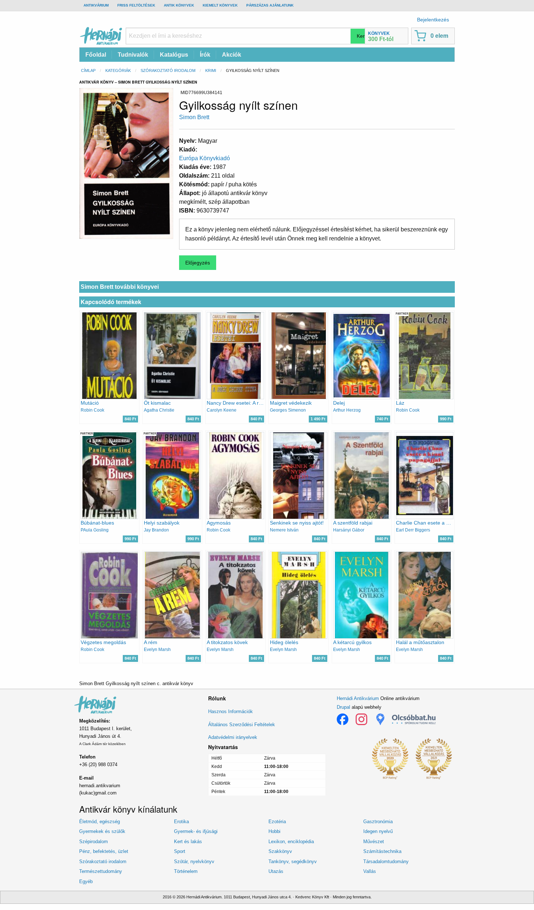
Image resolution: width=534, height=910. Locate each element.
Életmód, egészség (99, 821)
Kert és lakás (188, 841)
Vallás (369, 871)
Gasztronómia (378, 821)
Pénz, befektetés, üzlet (103, 851)
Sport (179, 851)
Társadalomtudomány (386, 861)
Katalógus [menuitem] (174, 55)
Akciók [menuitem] (231, 55)
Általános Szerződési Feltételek (241, 724)
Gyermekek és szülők (102, 831)
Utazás (275, 871)
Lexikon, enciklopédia (291, 841)
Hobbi (274, 831)
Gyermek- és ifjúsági (196, 831)
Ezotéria (277, 821)
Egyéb (86, 881)
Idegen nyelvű (378, 831)
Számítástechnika (382, 851)
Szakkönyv (280, 851)
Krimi (210, 70)
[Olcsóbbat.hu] (414, 719)
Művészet (373, 841)
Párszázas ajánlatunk (270, 5)
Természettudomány (100, 871)
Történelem (186, 871)
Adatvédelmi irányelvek (232, 737)
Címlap (88, 70)
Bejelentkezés (433, 20)
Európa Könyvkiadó (204, 158)
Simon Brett (194, 117)
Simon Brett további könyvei (120, 287)
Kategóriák (118, 70)
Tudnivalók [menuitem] (133, 55)
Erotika (181, 821)
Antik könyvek (179, 5)
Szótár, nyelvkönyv (194, 861)
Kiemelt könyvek (220, 5)
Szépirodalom (93, 841)
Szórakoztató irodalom (168, 70)
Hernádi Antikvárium (358, 698)
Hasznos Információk (230, 711)
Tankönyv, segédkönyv (292, 861)
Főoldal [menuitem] (95, 55)
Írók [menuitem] (205, 55)
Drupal (343, 707)
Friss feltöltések (136, 5)
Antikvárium (96, 5)
